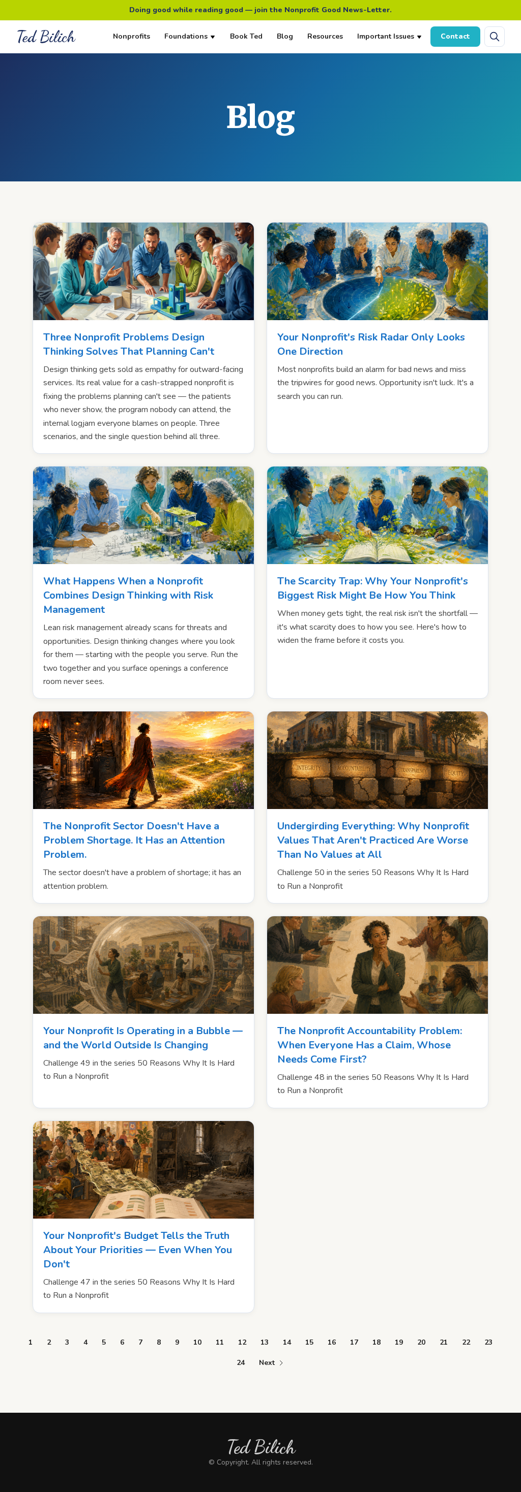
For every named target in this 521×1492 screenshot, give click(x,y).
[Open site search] (494, 36)
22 (466, 1342)
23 (488, 1342)
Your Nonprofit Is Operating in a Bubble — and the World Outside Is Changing (143, 1038)
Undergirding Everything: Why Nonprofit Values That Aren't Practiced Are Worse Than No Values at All (373, 840)
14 (287, 1342)
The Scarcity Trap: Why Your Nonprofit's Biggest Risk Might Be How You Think (372, 588)
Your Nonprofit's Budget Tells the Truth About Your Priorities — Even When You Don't (137, 1250)
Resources (325, 36)
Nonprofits (131, 36)
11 (220, 1342)
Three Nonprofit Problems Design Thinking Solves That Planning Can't (128, 344)
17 (354, 1342)
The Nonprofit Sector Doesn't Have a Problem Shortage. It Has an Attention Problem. (134, 840)
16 (332, 1342)
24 (241, 1362)
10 (197, 1342)
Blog (285, 36)
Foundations (186, 36)
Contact (455, 36)
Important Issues (385, 36)
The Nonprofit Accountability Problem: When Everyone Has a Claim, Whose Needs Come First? (369, 1045)
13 (264, 1342)
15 (309, 1342)
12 (242, 1342)
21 (444, 1342)
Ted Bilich (45, 36)
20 (421, 1342)
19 (399, 1342)
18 (376, 1342)
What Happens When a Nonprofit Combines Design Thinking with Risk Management (128, 595)
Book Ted (246, 36)
